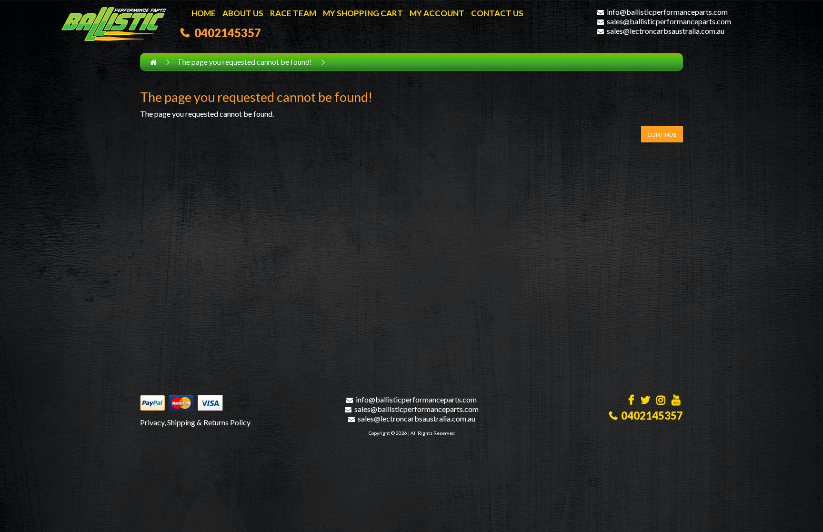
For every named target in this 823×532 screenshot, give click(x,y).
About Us (242, 13)
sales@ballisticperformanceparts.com (669, 21)
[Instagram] (660, 400)
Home (203, 13)
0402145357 (225, 33)
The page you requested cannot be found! (244, 61)
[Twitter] (645, 400)
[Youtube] (676, 400)
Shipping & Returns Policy (209, 422)
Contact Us (497, 13)
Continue (662, 134)
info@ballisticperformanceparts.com (667, 11)
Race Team (293, 13)
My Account (437, 13)
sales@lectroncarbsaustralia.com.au (665, 30)
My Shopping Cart (363, 13)
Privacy (152, 422)
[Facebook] (631, 400)
